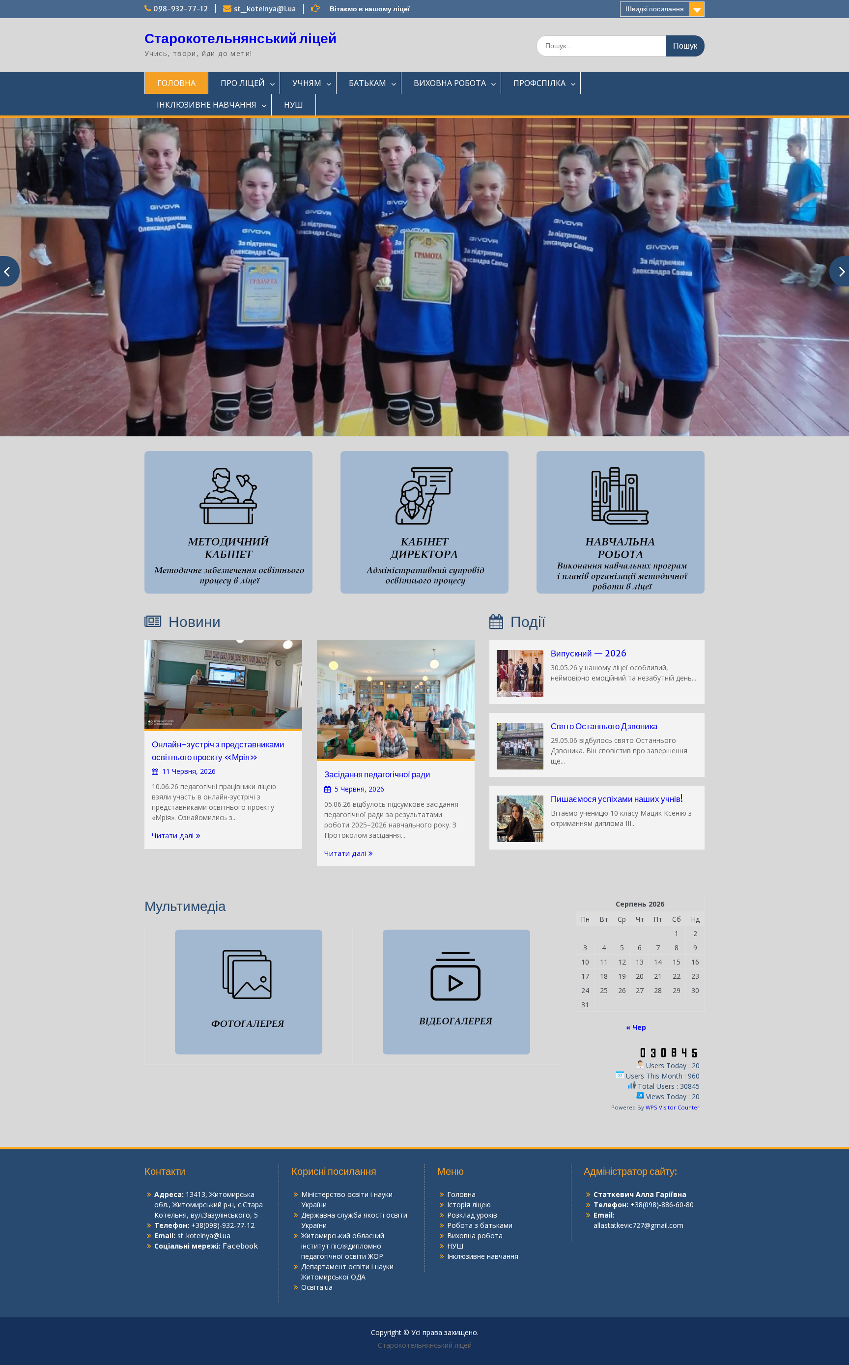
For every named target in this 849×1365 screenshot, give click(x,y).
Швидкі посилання (654, 8)
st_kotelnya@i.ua (265, 8)
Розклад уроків (472, 1215)
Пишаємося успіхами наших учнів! (617, 799)
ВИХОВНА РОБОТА (450, 83)
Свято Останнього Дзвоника (604, 726)
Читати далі (173, 835)
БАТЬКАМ (367, 83)
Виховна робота (475, 1235)
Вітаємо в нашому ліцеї (370, 8)
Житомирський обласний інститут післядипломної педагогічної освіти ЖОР (342, 1246)
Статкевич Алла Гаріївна (640, 1194)
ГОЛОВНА (176, 83)
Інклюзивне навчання (482, 1256)
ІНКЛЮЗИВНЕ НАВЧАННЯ (206, 104)
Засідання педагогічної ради (377, 774)
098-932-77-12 (180, 8)
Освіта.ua (317, 1287)
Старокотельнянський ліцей (240, 38)
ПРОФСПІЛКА (539, 83)
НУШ (293, 104)
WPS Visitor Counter (673, 1107)
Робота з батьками (479, 1225)
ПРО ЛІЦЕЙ (243, 83)
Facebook (240, 1246)
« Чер (636, 1027)
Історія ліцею (469, 1204)
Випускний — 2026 (588, 653)
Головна (461, 1194)
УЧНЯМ (306, 83)
